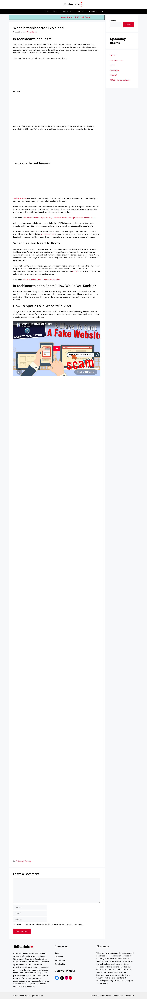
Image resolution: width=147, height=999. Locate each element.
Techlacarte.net (20, 198)
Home (46, 11)
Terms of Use (118, 996)
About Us (94, 996)
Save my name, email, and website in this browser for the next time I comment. (50, 924)
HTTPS (75, 271)
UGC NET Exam (116, 60)
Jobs (54, 11)
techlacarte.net (47, 234)
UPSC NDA (114, 70)
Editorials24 (29, 953)
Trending (28, 861)
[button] (102, 11)
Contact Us (129, 996)
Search (113, 21)
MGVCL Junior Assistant (120, 80)
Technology (20, 861)
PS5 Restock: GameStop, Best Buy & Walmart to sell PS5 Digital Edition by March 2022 (59, 217)
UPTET (113, 55)
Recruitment (68, 11)
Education (80, 11)
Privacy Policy (106, 996)
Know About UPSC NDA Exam (87, 17)
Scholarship (93, 11)
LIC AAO (113, 75)
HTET (112, 65)
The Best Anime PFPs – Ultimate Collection (41, 279)
